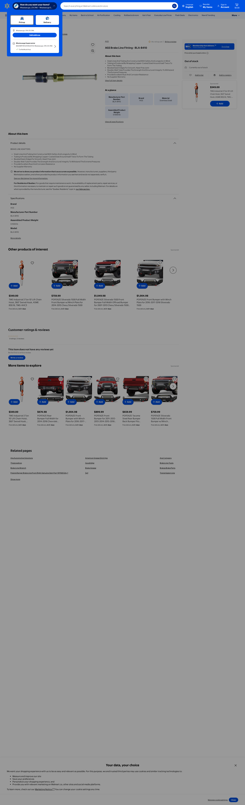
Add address (34, 35)
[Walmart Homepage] (7, 6)
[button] (206, 6)
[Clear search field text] (167, 6)
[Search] (174, 6)
